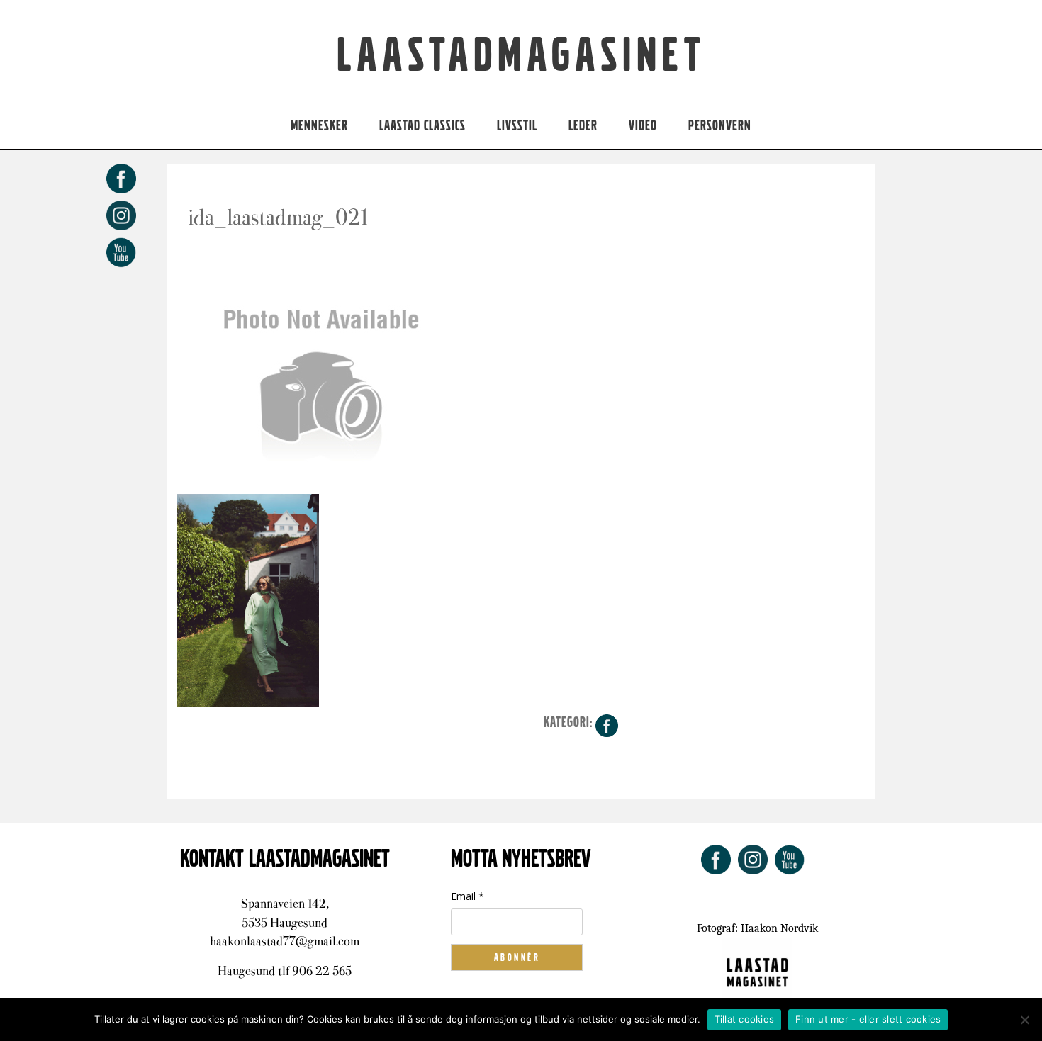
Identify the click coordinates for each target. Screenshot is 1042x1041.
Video (643, 126)
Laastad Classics (422, 126)
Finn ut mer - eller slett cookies (868, 1019)
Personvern (719, 126)
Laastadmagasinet (521, 56)
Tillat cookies (745, 1019)
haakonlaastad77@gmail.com (284, 941)
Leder (583, 126)
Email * (467, 896)
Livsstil (517, 126)
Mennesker (319, 126)
